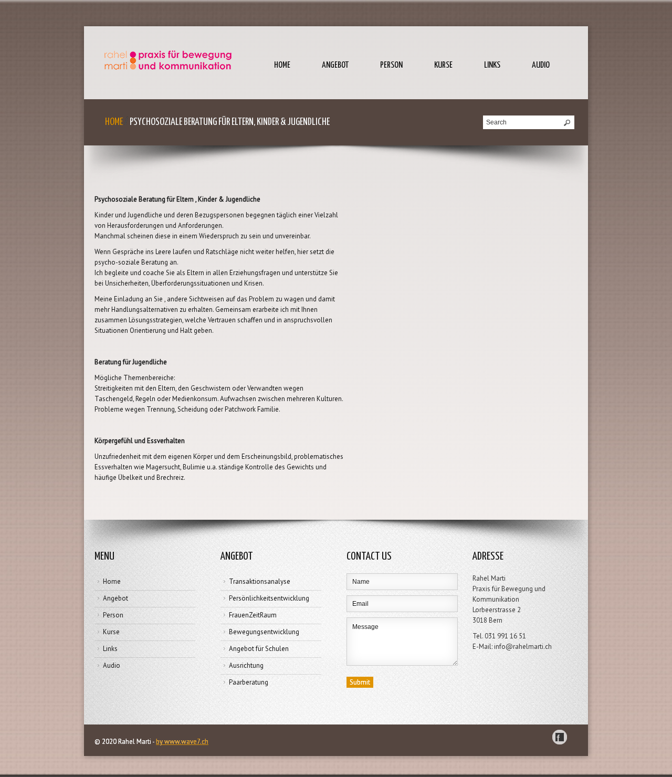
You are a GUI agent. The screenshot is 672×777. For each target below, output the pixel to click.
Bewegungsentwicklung (264, 631)
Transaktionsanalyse (259, 581)
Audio (541, 65)
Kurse (443, 65)
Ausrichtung (246, 665)
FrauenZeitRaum (253, 615)
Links (492, 65)
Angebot (335, 65)
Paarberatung (248, 682)
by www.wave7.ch (182, 741)
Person (391, 65)
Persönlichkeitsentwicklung (269, 598)
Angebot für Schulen (259, 648)
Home (282, 65)
